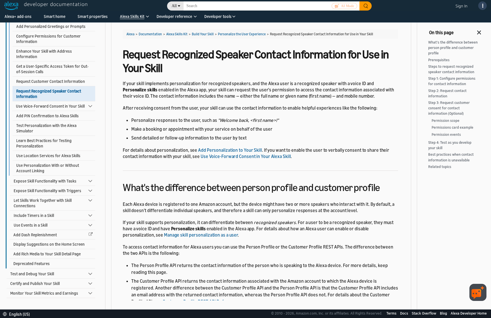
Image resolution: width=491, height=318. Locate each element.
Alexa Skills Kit (132, 16)
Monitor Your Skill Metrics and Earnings (44, 293)
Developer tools (218, 16)
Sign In (461, 5)
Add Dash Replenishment (35, 234)
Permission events (446, 134)
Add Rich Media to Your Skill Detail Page (47, 253)
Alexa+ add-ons (18, 16)
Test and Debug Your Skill (32, 273)
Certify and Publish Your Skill (35, 283)
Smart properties (93, 16)
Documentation (150, 34)
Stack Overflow (424, 313)
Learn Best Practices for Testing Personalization (44, 143)
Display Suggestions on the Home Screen (49, 244)
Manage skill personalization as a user (201, 235)
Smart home (54, 16)
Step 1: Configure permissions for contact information (451, 81)
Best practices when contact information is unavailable (451, 157)
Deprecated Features (31, 263)
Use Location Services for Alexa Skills (48, 155)
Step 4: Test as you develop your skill (449, 145)
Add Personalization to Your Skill (230, 150)
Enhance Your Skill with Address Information (44, 54)
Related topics (439, 167)
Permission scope (445, 120)
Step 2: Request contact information (447, 93)
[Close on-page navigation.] (479, 30)
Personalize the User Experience (242, 34)
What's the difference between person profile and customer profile (453, 47)
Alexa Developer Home (469, 313)
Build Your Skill (203, 34)
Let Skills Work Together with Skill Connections (43, 203)
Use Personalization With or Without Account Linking (47, 168)
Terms (391, 313)
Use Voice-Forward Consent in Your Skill (50, 106)
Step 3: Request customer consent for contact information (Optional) (449, 108)
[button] (132, 18)
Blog (444, 313)
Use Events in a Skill (30, 225)
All (174, 6)
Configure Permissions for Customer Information (48, 39)
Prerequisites (439, 60)
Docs (404, 313)
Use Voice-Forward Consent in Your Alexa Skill (246, 156)
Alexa (130, 34)
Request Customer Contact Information (50, 81)
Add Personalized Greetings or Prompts (51, 26)
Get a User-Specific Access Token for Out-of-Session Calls (52, 69)
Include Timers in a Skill (34, 215)
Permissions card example (452, 127)
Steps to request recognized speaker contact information (451, 69)
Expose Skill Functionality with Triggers (47, 190)
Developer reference (174, 16)
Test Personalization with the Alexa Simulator (46, 128)
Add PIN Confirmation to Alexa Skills (47, 115)
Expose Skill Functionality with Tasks (45, 181)
